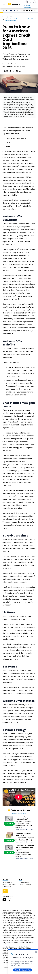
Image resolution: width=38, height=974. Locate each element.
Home (4, 17)
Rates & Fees (28, 830)
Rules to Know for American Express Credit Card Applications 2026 (20, 19)
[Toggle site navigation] (4, 4)
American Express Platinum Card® (23, 818)
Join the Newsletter (23, 970)
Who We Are (7, 882)
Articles (11, 17)
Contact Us (7, 886)
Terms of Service (25, 884)
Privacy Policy (24, 882)
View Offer (9, 824)
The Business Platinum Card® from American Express (25, 848)
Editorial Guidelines (9, 884)
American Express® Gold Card (23, 834)
